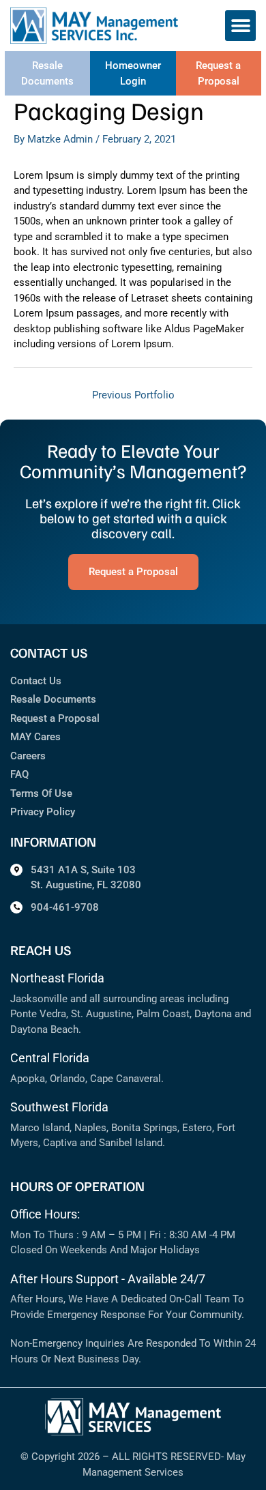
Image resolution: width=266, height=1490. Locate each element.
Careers (28, 756)
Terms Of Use (41, 793)
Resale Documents (53, 699)
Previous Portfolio (133, 395)
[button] (240, 25)
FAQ (19, 774)
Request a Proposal (55, 718)
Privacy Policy (42, 812)
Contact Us (35, 681)
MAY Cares (35, 737)
